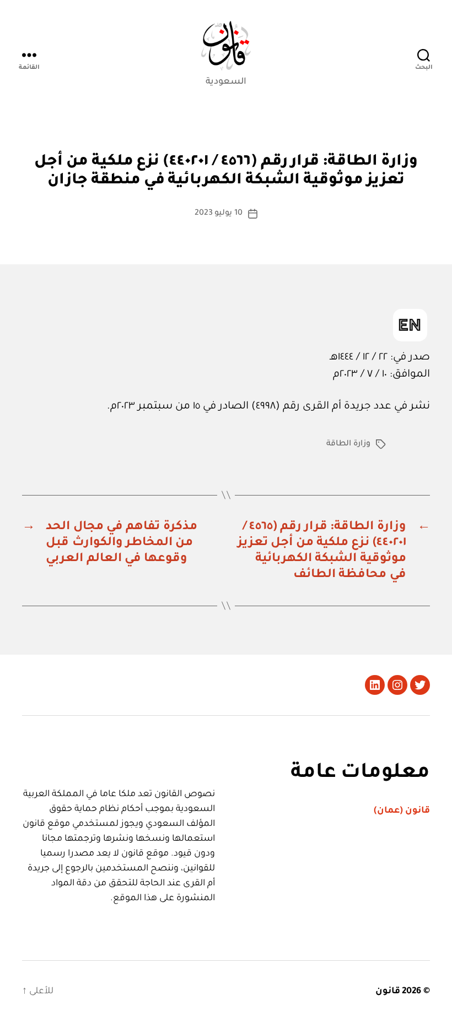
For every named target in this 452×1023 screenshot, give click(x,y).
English (410, 325)
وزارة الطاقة (348, 444)
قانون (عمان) (402, 811)
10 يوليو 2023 (219, 213)
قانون (387, 992)
